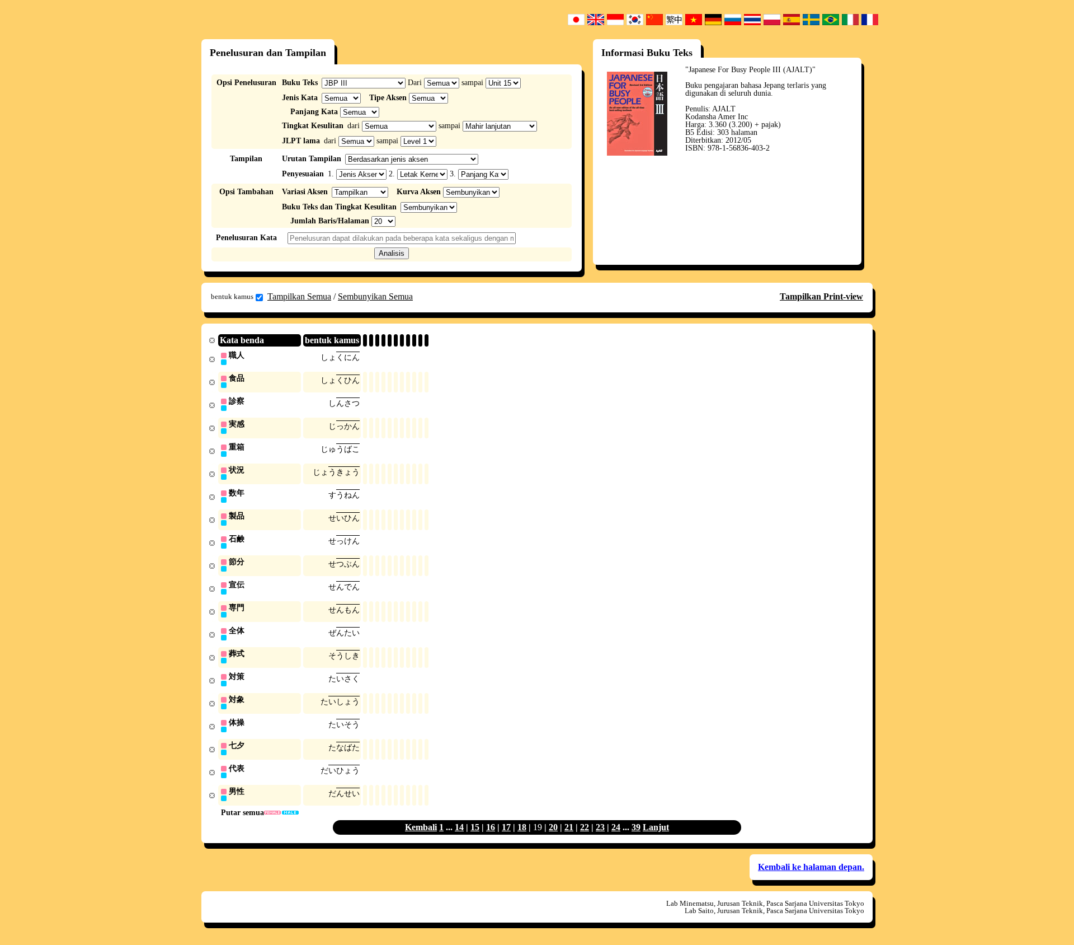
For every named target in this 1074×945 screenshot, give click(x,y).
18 (521, 827)
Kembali (421, 827)
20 (553, 827)
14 (459, 827)
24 (615, 827)
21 (568, 827)
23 (600, 827)
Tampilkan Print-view (821, 296)
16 (490, 827)
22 (584, 827)
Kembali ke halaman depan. (811, 867)
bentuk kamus (232, 296)
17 (506, 827)
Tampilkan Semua (299, 296)
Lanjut (656, 827)
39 (636, 827)
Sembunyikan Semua (375, 296)
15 (474, 827)
